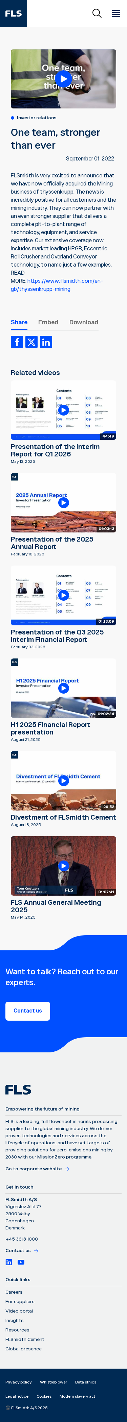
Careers (14, 1292)
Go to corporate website (33, 1169)
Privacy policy (18, 1382)
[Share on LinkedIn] (46, 342)
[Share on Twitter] (31, 342)
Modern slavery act (77, 1396)
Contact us (28, 1011)
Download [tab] (84, 322)
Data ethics (85, 1382)
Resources (17, 1330)
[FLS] (13, 13)
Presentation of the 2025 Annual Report (52, 543)
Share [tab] (19, 322)
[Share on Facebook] (17, 342)
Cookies (44, 1396)
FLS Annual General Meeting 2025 (56, 906)
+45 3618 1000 (21, 1239)
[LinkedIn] (8, 1262)
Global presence (23, 1349)
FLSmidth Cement (24, 1340)
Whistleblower (53, 1382)
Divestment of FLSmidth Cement (63, 817)
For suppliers (20, 1302)
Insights (14, 1321)
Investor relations (37, 118)
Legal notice (16, 1396)
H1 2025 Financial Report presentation (50, 729)
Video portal (19, 1311)
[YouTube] (21, 1262)
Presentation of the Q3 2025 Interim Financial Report (57, 636)
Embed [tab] (48, 322)
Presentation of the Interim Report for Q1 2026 (55, 451)
